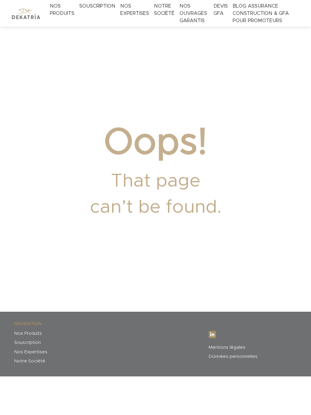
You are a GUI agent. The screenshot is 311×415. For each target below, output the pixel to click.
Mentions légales (227, 347)
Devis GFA (221, 10)
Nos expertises (134, 10)
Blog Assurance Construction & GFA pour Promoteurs (261, 13)
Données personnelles (233, 356)
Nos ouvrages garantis (193, 13)
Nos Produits (62, 10)
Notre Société (29, 361)
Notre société (164, 10)
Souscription (97, 6)
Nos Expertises (30, 352)
